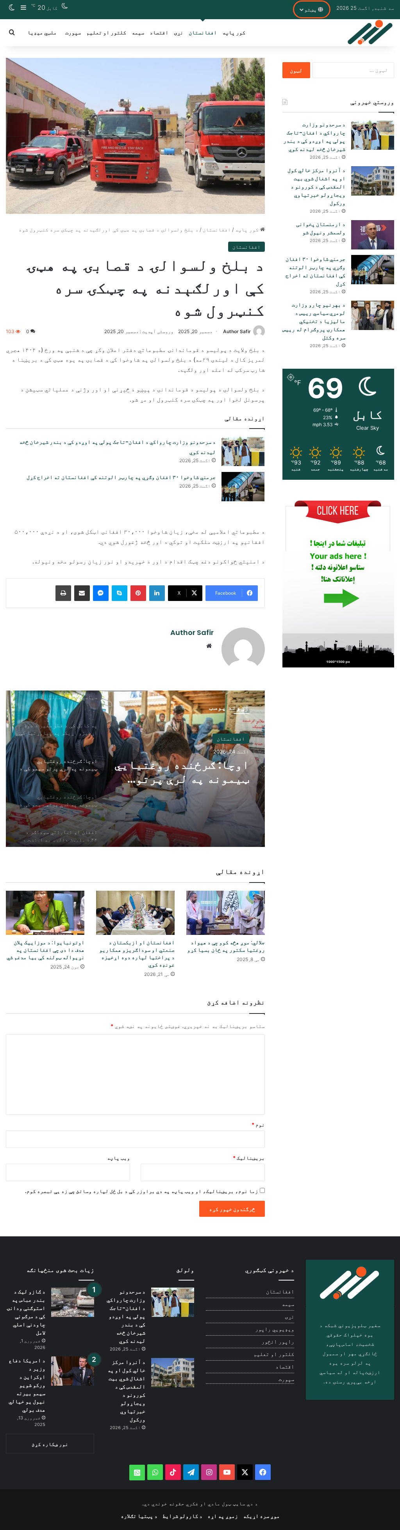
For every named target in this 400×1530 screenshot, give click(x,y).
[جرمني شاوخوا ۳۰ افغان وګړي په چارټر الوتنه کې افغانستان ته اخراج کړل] (242, 486)
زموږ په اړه (222, 1515)
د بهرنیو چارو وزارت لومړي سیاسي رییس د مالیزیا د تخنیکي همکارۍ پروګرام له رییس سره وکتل (313, 321)
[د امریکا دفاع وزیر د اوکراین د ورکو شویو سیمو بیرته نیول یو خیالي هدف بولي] (72, 1371)
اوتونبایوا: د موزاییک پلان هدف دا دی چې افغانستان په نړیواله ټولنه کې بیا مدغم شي (45, 949)
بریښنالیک (249, 1158)
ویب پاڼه (118, 1158)
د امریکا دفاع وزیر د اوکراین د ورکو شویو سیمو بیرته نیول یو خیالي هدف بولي (27, 1384)
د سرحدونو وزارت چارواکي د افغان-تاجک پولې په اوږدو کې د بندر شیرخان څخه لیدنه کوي (314, 136)
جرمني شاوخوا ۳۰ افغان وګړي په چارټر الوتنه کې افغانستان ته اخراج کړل (121, 477)
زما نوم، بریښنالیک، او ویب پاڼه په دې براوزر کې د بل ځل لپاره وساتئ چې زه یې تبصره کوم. (141, 1191)
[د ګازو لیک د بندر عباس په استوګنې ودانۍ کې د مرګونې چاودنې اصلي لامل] (72, 1302)
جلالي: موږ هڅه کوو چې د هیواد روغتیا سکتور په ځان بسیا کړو (226, 946)
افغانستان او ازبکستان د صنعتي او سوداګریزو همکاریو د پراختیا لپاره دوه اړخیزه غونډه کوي (137, 953)
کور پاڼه (233, 32)
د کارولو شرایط (182, 1515)
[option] (135, 769)
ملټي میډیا (42, 32)
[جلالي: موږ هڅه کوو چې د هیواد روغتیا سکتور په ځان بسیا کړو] (225, 913)
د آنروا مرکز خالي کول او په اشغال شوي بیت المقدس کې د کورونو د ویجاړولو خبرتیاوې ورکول (316, 186)
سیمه (138, 32)
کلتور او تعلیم (106, 32)
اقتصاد (159, 32)
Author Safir (237, 331)
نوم (258, 1124)
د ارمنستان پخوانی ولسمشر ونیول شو (320, 228)
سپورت (73, 32)
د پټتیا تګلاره (139, 1515)
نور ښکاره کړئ (50, 1444)
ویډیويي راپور (274, 1329)
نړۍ (178, 32)
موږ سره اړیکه (261, 1515)
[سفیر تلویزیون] (370, 32)
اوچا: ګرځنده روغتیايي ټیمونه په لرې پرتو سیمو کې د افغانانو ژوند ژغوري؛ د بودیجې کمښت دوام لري (181, 772)
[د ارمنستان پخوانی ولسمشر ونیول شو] (372, 234)
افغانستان (203, 32)
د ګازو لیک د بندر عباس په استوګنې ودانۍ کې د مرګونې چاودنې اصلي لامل (26, 1312)
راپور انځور (277, 1341)
